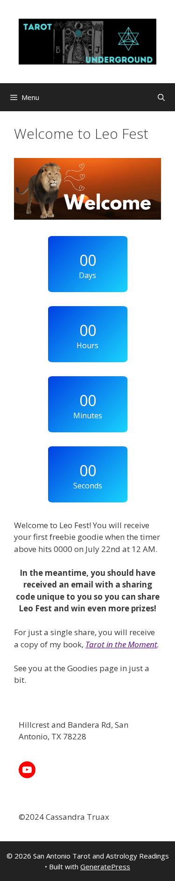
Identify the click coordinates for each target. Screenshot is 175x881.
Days (87, 275)
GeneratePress (105, 866)
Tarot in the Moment (121, 644)
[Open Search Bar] (161, 97)
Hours (87, 345)
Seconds (87, 485)
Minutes (87, 415)
